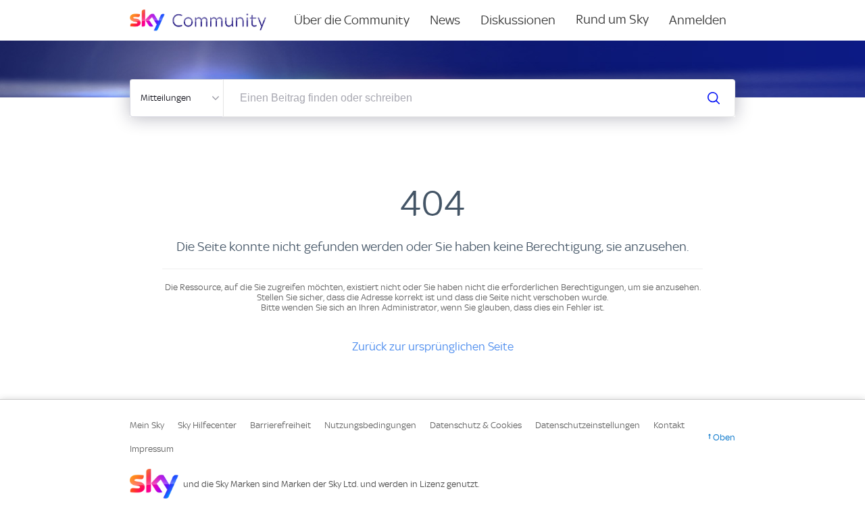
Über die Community (352, 20)
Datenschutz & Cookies (476, 425)
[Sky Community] (207, 20)
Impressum (152, 449)
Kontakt (669, 425)
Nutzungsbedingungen (370, 425)
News (445, 20)
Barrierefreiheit (280, 425)
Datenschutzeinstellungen (587, 425)
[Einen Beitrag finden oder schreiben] (713, 98)
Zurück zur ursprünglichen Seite (433, 346)
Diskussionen (517, 20)
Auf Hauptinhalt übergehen (65, 9)
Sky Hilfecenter (207, 425)
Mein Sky (147, 425)
